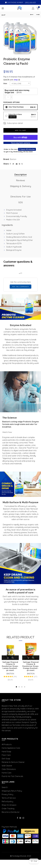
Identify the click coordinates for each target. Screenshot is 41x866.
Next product (37, 14)
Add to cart (20, 130)
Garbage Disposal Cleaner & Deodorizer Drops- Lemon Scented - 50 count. (10, 666)
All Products (7, 744)
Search (5, 787)
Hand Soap (6, 751)
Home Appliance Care (11, 748)
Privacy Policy (7, 794)
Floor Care (6, 755)
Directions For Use (20, 196)
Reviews (20, 180)
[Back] (3, 14)
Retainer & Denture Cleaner (13, 762)
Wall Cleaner (7, 766)
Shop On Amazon (9, 805)
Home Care (6, 773)
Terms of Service (9, 798)
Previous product (32, 14)
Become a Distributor (11, 812)
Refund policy (7, 801)
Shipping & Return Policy (12, 791)
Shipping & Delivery (20, 186)
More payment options (20, 143)
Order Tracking (8, 808)
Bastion (13, 159)
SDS (20, 202)
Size (5, 84)
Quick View (12, 657)
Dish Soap (6, 758)
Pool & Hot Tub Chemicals (12, 776)
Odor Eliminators (9, 769)
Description (20, 174)
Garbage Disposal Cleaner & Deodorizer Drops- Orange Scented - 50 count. (30, 666)
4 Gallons (16, 83)
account (33, 8)
